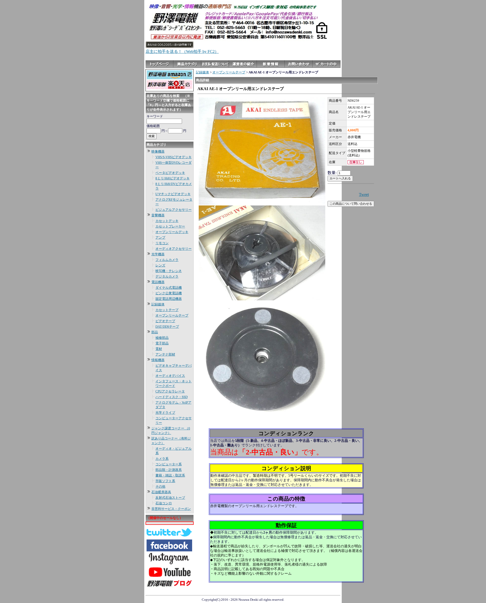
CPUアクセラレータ (170, 391)
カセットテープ (166, 310)
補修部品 (162, 338)
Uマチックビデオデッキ (173, 194)
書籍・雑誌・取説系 (170, 475)
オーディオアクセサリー (173, 249)
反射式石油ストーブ (170, 498)
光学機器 (158, 254)
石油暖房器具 (161, 492)
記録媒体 (158, 304)
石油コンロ (163, 503)
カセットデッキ (166, 221)
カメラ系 (162, 459)
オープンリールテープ (171, 315)
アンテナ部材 (165, 354)
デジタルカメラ (166, 276)
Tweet (364, 194)
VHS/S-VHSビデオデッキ (173, 157)
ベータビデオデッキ (170, 173)
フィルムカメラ (166, 260)
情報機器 (158, 360)
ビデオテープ (165, 321)
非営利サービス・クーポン (171, 509)
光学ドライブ (165, 412)
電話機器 (158, 282)
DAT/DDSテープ (167, 326)
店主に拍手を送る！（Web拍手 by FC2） (182, 51)
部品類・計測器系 (168, 470)
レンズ (160, 265)
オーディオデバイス (170, 376)
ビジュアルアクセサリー (173, 210)
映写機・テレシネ (168, 271)
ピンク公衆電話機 (168, 293)
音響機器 (158, 215)
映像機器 (158, 151)
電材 (158, 349)
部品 (154, 332)
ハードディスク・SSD (171, 397)
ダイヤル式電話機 (168, 287)
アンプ (160, 237)
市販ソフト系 (165, 481)
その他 (160, 486)
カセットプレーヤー (170, 226)
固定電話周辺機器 (168, 299)
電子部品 (162, 343)
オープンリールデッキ (171, 232)
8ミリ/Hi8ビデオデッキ (172, 178)
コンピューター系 (168, 464)
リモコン (162, 243)
